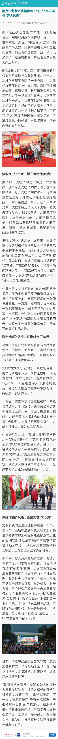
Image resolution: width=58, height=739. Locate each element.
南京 (24, 3)
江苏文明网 (9, 3)
